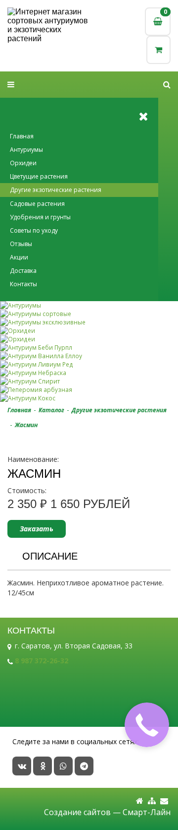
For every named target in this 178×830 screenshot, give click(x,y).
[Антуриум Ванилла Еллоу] (89, 356)
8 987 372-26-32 (41, 660)
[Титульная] (139, 801)
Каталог (51, 410)
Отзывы (21, 244)
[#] (167, 84)
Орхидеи (23, 163)
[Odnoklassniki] (42, 766)
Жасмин (26, 425)
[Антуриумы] (89, 305)
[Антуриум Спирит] (89, 381)
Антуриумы (26, 149)
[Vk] (21, 766)
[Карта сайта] (152, 801)
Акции (19, 257)
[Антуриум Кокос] (89, 398)
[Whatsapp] (63, 766)
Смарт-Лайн (147, 812)
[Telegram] (84, 766)
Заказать (36, 528)
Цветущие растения (39, 176)
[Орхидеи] (89, 330)
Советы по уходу (34, 230)
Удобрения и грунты (40, 217)
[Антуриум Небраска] (89, 373)
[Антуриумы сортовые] (89, 314)
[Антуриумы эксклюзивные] (89, 322)
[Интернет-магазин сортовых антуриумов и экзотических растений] (48, 25)
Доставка (23, 270)
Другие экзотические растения (55, 190)
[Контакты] (164, 801)
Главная (22, 136)
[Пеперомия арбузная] (89, 389)
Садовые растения (37, 203)
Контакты (23, 284)
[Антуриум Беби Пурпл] (89, 347)
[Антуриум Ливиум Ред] (89, 364)
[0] (158, 50)
